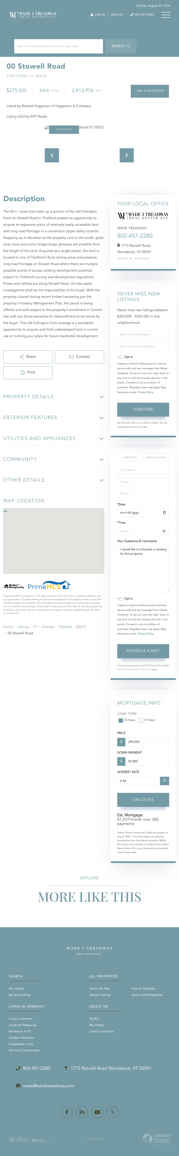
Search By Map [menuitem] (100, 988)
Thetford (65, 627)
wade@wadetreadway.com (48, 1086)
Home (8, 627)
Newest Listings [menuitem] (100, 995)
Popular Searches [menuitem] (143, 988)
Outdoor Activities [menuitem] (21, 1038)
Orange (48, 627)
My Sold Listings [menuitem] (20, 995)
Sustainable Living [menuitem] (21, 1044)
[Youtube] (97, 1112)
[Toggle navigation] (166, 15)
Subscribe (143, 409)
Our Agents (141, 259)
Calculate (143, 800)
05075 (81, 627)
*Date (121, 504)
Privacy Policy (145, 392)
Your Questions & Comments (137, 541)
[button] (120, 46)
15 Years (149, 720)
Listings (23, 627)
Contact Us (124, 259)
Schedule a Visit (155, 458)
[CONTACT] (150, 91)
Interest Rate (128, 772)
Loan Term (127, 714)
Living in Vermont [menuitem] (21, 1019)
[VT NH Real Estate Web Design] (156, 1139)
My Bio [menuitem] (94, 1019)
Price (121, 733)
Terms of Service (143, 670)
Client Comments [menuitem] (101, 1031)
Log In (99, 15)
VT (35, 627)
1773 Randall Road (110, 1068)
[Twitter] (113, 1112)
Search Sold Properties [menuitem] (147, 995)
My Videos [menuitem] (97, 1025)
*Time (121, 523)
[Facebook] (67, 1112)
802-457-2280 (144, 14)
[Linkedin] (82, 1112)
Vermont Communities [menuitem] (24, 1050)
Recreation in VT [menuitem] (20, 1031)
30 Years (129, 720)
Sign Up (117, 15)
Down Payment (129, 752)
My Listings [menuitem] (16, 988)
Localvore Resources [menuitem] (22, 1025)
